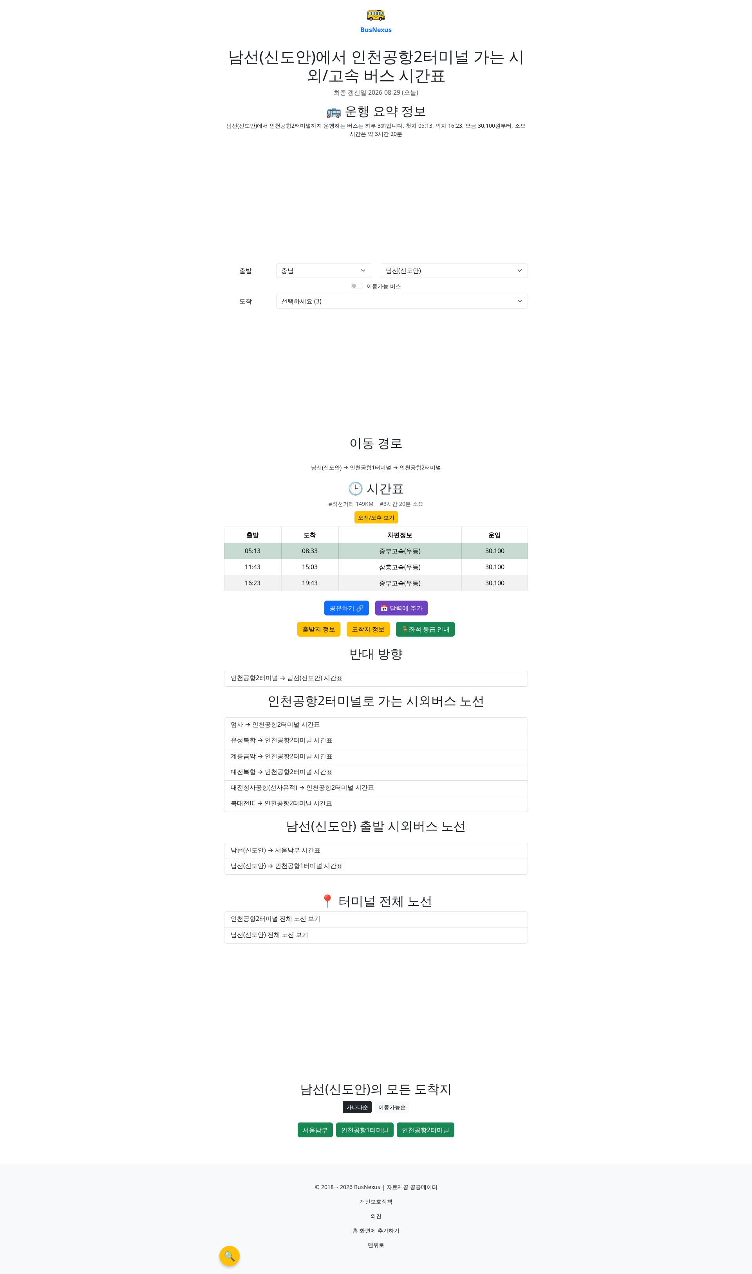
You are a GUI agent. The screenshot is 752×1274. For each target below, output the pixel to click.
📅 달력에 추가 (401, 608)
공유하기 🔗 (346, 608)
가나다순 (357, 1107)
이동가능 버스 (384, 286)
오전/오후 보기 (376, 517)
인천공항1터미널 (365, 1130)
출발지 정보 (318, 629)
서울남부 (315, 1130)
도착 (245, 301)
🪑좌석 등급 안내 (425, 629)
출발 (245, 270)
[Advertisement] (297, 199)
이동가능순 (392, 1107)
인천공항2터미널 (425, 1130)
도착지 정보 (368, 629)
